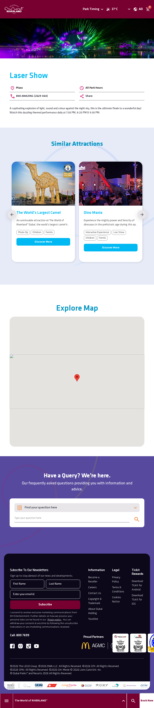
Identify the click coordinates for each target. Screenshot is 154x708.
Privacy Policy (116, 579)
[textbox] (77, 507)
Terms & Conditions (118, 589)
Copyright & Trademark (95, 601)
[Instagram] (20, 646)
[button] (77, 378)
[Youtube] (36, 646)
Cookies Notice (116, 599)
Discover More (43, 241)
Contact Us (94, 593)
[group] (43, 212)
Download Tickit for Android (137, 585)
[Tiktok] (28, 646)
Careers (92, 587)
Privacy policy (55, 620)
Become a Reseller (93, 579)
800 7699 (22, 635)
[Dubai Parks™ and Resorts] (21, 9)
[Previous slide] (12, 214)
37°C (115, 9)
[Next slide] (142, 214)
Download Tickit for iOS (137, 599)
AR (141, 9)
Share (88, 96)
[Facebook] (12, 646)
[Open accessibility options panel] (126, 9)
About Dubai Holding (95, 611)
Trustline (93, 619)
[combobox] (77, 507)
